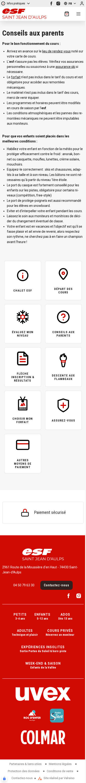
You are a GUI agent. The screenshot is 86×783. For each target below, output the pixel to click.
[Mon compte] (82, 3)
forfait (15, 77)
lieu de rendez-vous (56, 51)
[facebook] (51, 3)
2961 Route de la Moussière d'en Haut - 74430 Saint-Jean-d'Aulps (40, 569)
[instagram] (58, 3)
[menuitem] (20, 617)
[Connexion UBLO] (4, 778)
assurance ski (65, 67)
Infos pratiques (16, 3)
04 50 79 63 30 (23, 585)
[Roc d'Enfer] (32, 716)
